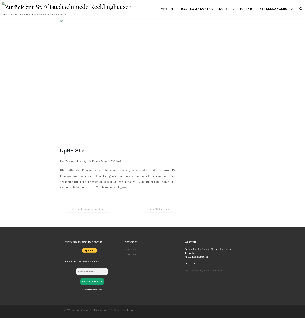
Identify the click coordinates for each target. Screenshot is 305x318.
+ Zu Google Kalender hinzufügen (87, 209)
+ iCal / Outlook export (159, 209)
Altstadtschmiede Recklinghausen (89, 310)
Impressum (130, 249)
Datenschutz (131, 254)
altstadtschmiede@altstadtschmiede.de (204, 270)
